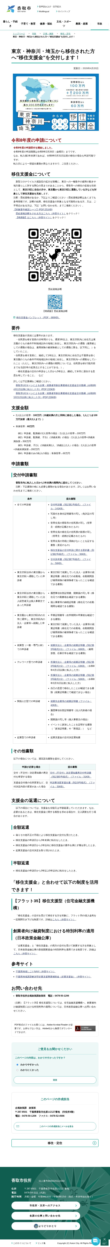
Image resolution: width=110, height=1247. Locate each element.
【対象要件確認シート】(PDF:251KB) (32, 209)
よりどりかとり (48, 1226)
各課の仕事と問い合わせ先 (45, 1216)
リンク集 (42, 1243)
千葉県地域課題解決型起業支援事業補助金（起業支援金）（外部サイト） (53, 976)
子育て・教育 (28, 23)
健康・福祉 (46, 23)
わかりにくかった (29, 1070)
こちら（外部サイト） (63, 919)
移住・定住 (65, 33)
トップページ (19, 33)
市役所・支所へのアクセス (45, 1205)
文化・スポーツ (64, 23)
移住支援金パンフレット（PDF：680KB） (38, 317)
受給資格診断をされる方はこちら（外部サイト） (41, 213)
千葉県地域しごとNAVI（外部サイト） (35, 971)
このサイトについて (22, 1243)
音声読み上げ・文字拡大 (50, 7)
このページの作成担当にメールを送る (56, 1126)
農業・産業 (82, 23)
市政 (99, 23)
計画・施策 (48, 33)
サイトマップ (64, 11)
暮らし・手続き (10, 23)
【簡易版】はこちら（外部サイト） (34, 217)
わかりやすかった (29, 1064)
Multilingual (44, 11)
